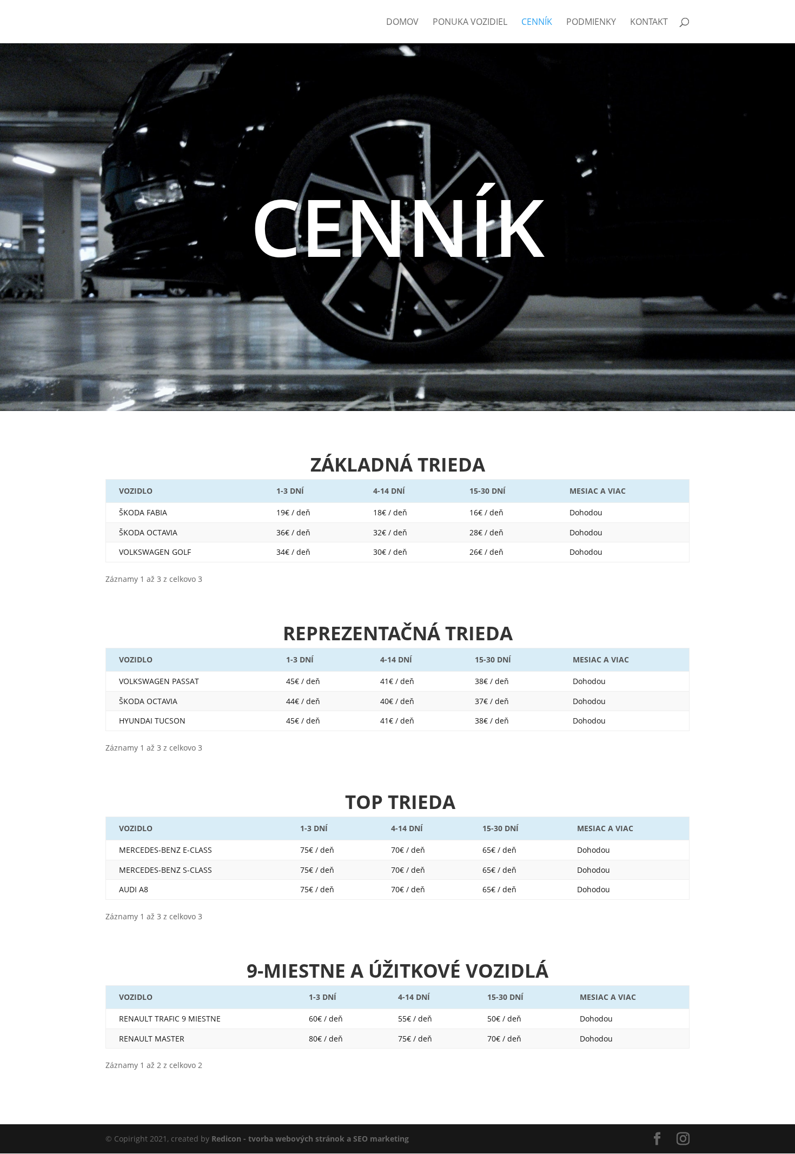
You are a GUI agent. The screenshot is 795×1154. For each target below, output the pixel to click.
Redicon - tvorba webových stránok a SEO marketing (310, 1138)
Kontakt (649, 23)
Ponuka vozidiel (470, 23)
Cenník (536, 23)
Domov (402, 23)
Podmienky (591, 23)
